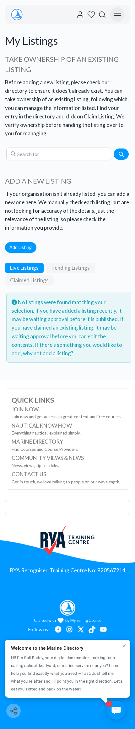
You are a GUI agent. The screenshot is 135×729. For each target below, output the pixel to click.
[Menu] (117, 14)
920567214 (111, 570)
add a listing (57, 353)
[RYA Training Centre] (67, 540)
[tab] (24, 268)
